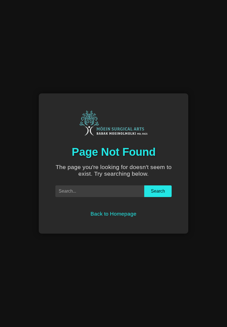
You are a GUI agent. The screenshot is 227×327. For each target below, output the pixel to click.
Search (158, 191)
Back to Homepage (113, 214)
